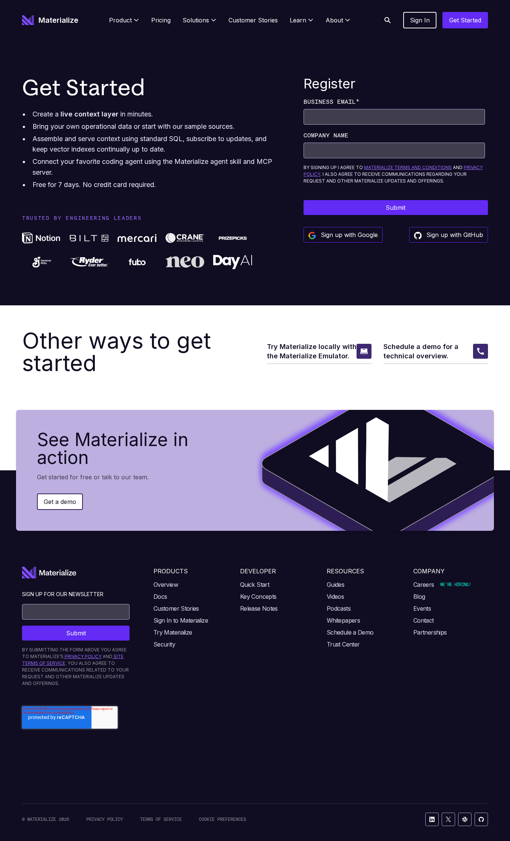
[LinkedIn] (432, 819)
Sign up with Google (348, 235)
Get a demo (60, 501)
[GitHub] (481, 819)
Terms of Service (161, 819)
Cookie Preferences (222, 819)
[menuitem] (124, 20)
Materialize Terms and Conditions (408, 167)
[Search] (387, 20)
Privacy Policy (104, 819)
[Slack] (465, 819)
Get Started (465, 20)
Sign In (420, 20)
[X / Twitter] (448, 819)
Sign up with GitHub (454, 235)
